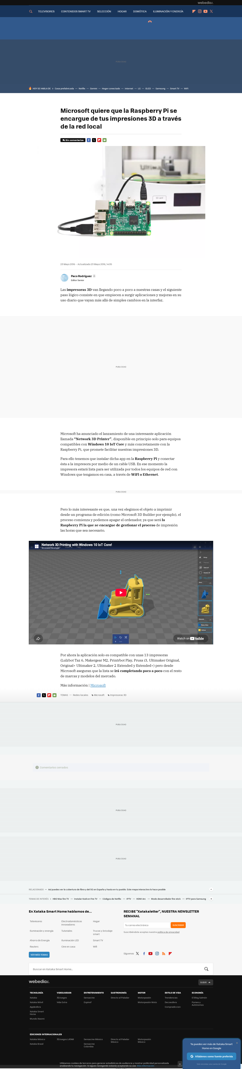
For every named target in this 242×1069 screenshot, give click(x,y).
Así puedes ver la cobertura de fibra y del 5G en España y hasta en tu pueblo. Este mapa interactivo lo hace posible (107, 889)
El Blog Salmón (199, 997)
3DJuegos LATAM (65, 1039)
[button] (83, 276)
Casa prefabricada (64, 88)
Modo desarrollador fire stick (166, 898)
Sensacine (89, 997)
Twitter (211, 11)
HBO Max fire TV (61, 898)
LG (139, 88)
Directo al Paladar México (120, 1040)
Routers (34, 946)
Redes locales (80, 695)
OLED (148, 88)
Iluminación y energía (41, 930)
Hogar (96, 921)
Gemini (93, 88)
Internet (129, 88)
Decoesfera (171, 1002)
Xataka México (37, 1039)
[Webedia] (205, 3)
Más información (145, 1065)
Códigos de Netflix (112, 898)
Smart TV (174, 88)
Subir (203, 982)
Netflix (82, 88)
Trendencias (171, 997)
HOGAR (122, 11)
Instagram (200, 11)
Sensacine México (93, 1039)
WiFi (186, 88)
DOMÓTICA (140, 11)
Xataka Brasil (36, 1043)
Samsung (160, 88)
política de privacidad (168, 932)
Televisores (36, 921)
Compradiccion (173, 1006)
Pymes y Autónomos (198, 1003)
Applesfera (35, 1006)
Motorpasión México (144, 1040)
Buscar (206, 969)
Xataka (33, 997)
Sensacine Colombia (89, 1045)
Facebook (89, 140)
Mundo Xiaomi (37, 1018)
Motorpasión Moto (147, 1002)
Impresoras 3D (118, 695)
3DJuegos (62, 997)
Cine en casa (68, 946)
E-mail (105, 140)
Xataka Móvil (36, 1002)
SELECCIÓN (104, 11)
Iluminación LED (70, 940)
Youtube (205, 11)
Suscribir (178, 925)
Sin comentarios (74, 140)
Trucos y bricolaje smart (102, 932)
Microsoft (98, 685)
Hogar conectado (111, 88)
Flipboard (194, 11)
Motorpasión (144, 997)
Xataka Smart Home (37, 1013)
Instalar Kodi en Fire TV (86, 898)
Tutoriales (66, 930)
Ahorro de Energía (40, 940)
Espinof (87, 1002)
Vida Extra (62, 1002)
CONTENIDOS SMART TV (76, 11)
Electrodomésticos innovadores (71, 923)
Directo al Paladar (120, 997)
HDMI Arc (141, 898)
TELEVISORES (46, 11)
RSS (163, 953)
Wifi (95, 946)
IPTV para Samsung (196, 898)
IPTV (129, 898)
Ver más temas (39, 954)
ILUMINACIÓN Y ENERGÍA (168, 11)
